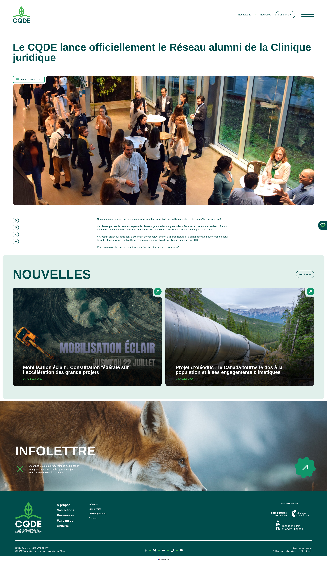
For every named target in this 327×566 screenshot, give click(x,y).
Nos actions (244, 14)
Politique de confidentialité (285, 551)
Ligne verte (95, 509)
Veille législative (97, 513)
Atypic (62, 551)
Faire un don (285, 14)
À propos (63, 505)
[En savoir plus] (305, 467)
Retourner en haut (301, 548)
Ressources (65, 515)
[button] (16, 220)
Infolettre (55, 451)
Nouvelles (265, 14)
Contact (93, 518)
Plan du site (306, 551)
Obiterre (63, 526)
